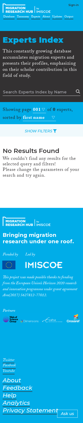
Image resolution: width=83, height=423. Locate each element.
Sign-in (73, 5)
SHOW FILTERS (39, 131)
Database (9, 17)
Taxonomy (23, 17)
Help (9, 395)
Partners (36, 265)
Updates (57, 17)
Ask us (67, 413)
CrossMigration (27, 8)
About (46, 17)
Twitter (8, 360)
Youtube (9, 371)
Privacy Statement (30, 410)
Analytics (16, 403)
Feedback (17, 387)
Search (77, 91)
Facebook (9, 366)
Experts (35, 17)
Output (68, 17)
